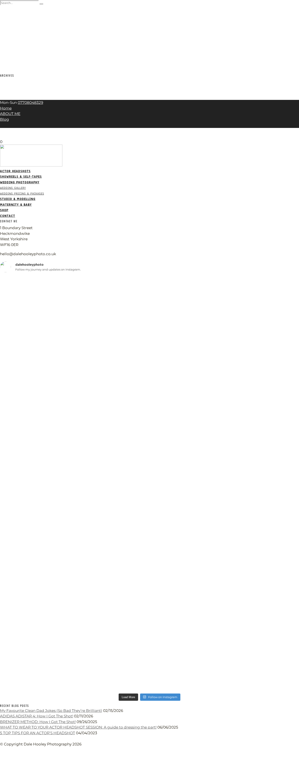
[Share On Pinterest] (1, 766)
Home (6, 108)
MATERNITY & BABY (17, 42)
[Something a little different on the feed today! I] (250, 634)
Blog (4, 119)
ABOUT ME (10, 113)
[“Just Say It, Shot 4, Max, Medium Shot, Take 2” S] (49, 600)
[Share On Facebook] (1, 755)
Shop (4, 48)
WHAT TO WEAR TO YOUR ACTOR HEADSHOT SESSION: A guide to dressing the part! (78, 727)
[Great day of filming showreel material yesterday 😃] (49, 425)
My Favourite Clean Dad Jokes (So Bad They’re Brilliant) (51, 710)
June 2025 (9, 91)
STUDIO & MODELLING (19, 36)
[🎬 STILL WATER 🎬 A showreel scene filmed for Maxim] (149, 303)
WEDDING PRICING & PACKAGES (28, 31)
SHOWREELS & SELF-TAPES (24, 14)
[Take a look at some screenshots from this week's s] (149, 495)
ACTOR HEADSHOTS (16, 9)
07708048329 (30, 102)
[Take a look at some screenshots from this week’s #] (250, 345)
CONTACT (7, 53)
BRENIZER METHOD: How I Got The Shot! (38, 722)
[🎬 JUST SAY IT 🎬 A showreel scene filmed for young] (49, 303)
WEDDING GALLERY (16, 25)
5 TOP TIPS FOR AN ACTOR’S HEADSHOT (37, 733)
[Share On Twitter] (1, 761)
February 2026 (13, 80)
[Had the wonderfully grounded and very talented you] (250, 442)
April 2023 (9, 97)
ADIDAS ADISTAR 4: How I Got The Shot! (36, 716)
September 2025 (15, 86)
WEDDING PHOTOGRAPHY (21, 20)
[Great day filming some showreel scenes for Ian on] (149, 597)
